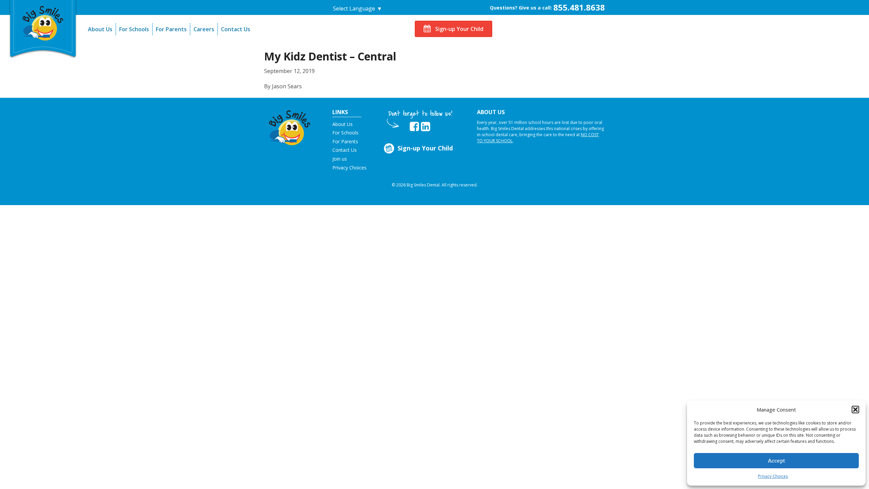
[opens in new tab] (414, 126)
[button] (855, 409)
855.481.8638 (579, 7)
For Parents (171, 29)
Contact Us (235, 29)
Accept (776, 461)
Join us (339, 159)
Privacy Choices (773, 476)
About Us (100, 29)
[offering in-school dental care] (43, 22)
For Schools (134, 29)
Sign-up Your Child (458, 29)
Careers (203, 29)
